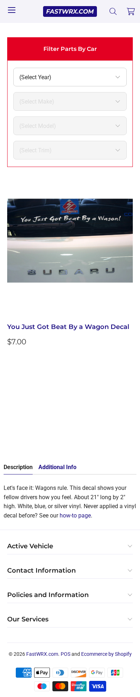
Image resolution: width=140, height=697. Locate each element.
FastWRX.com (42, 654)
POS (65, 654)
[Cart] (131, 11)
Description (18, 467)
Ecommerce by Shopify (106, 654)
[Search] (113, 11)
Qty (11, 392)
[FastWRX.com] (70, 11)
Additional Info (57, 467)
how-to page (75, 515)
